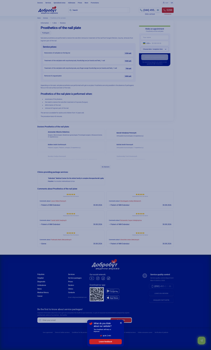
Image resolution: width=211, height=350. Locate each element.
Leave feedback (105, 342)
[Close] (121, 323)
